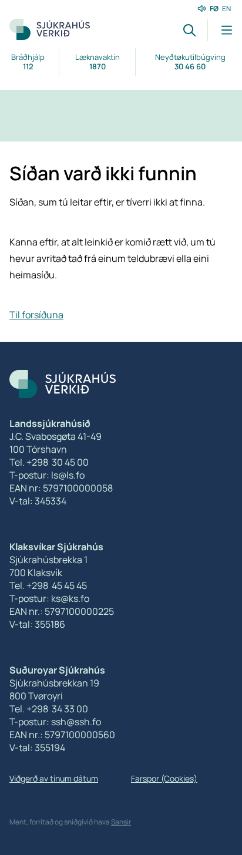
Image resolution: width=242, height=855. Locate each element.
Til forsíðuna (36, 314)
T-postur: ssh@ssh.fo (55, 721)
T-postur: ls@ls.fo (47, 475)
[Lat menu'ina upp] (220, 30)
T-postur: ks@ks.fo (49, 598)
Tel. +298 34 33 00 (48, 708)
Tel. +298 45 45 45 (48, 585)
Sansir (121, 822)
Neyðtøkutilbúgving (190, 62)
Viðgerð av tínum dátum (53, 778)
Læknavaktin (97, 62)
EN (226, 9)
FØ (214, 9)
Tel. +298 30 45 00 (49, 462)
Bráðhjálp (28, 62)
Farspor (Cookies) (164, 778)
